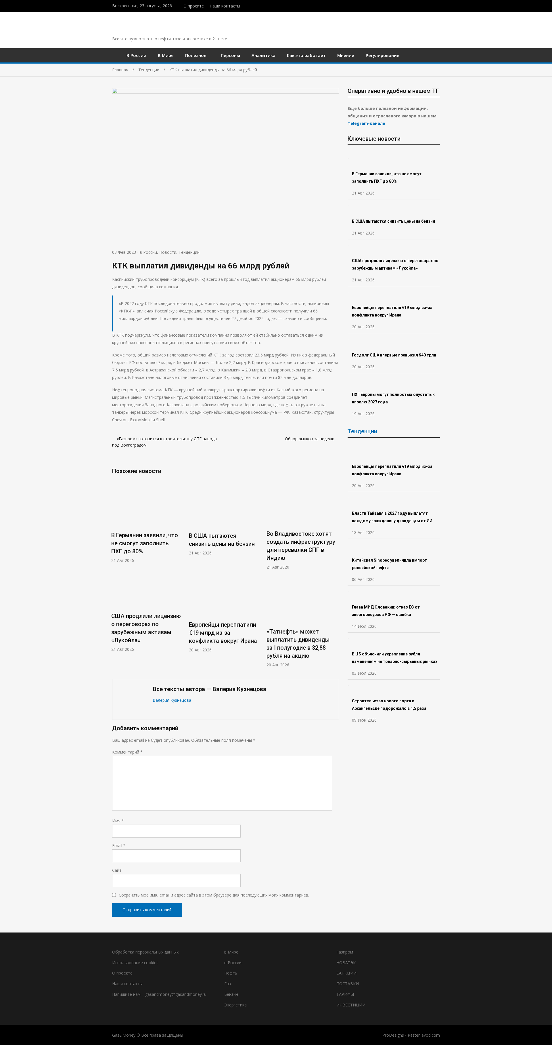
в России (148, 252)
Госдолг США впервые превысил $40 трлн (394, 355)
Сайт (117, 870)
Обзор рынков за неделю (309, 438)
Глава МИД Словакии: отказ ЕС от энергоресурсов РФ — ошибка (386, 611)
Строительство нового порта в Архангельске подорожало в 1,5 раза (389, 705)
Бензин (231, 994)
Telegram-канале (366, 123)
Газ (227, 983)
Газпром (344, 952)
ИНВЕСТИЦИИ (350, 1005)
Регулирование (382, 55)
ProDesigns (393, 1035)
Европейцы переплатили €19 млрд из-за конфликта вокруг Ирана (223, 632)
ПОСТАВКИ (347, 983)
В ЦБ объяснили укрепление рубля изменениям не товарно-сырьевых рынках (395, 658)
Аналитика (263, 55)
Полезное (195, 55)
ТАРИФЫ (345, 994)
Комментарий (127, 752)
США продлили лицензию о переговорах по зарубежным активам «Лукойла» (395, 264)
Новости (167, 252)
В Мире (166, 55)
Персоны (230, 55)
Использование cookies (135, 962)
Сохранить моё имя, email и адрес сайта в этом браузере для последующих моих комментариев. (214, 895)
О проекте (193, 6)
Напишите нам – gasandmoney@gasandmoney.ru (159, 994)
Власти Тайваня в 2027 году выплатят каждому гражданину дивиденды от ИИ (392, 517)
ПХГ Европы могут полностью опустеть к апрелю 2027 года (393, 398)
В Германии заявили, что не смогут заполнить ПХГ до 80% (144, 543)
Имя (118, 820)
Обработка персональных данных (145, 952)
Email (119, 845)
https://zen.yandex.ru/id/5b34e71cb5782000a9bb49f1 (426, 5)
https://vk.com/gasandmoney (438, 5)
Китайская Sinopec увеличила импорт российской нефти (389, 564)
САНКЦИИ (346, 973)
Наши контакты (225, 6)
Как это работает (306, 55)
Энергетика (235, 1005)
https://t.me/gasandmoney (432, 5)
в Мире (231, 952)
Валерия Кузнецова (172, 700)
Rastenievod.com (424, 1035)
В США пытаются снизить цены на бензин (394, 221)
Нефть (230, 973)
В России (136, 55)
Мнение (345, 55)
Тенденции (189, 252)
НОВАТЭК (346, 962)
